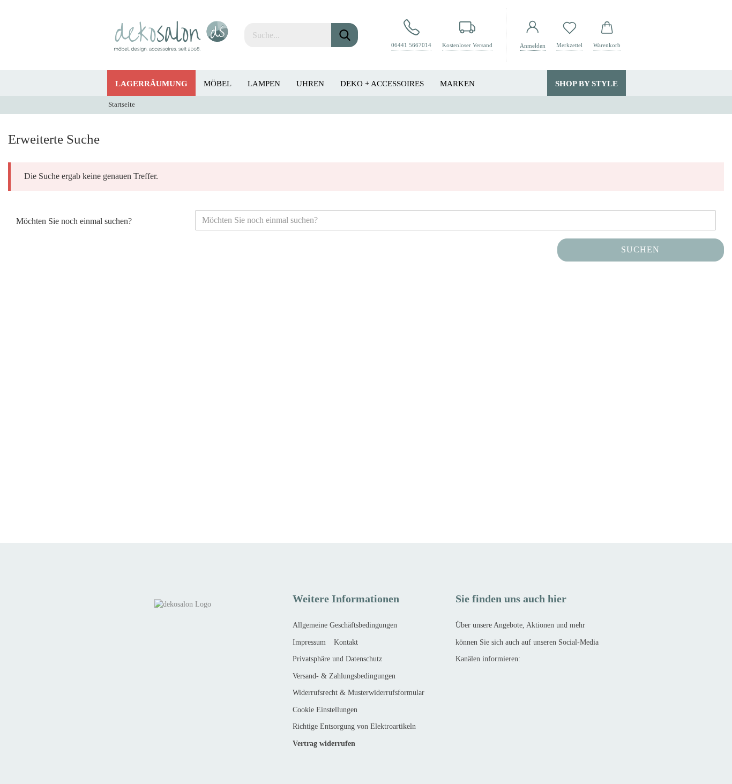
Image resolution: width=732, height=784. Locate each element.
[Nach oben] (29, 768)
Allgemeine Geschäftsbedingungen (345, 625)
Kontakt (346, 642)
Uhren (310, 83)
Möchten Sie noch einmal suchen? (74, 221)
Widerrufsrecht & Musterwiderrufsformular (358, 693)
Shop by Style (586, 83)
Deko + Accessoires (382, 83)
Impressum (309, 642)
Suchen (640, 249)
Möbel (217, 83)
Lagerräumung (151, 83)
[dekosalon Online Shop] (171, 35)
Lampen (264, 83)
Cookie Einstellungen (325, 710)
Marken (457, 83)
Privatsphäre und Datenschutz (337, 659)
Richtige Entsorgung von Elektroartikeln (354, 726)
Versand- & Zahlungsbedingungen (344, 676)
